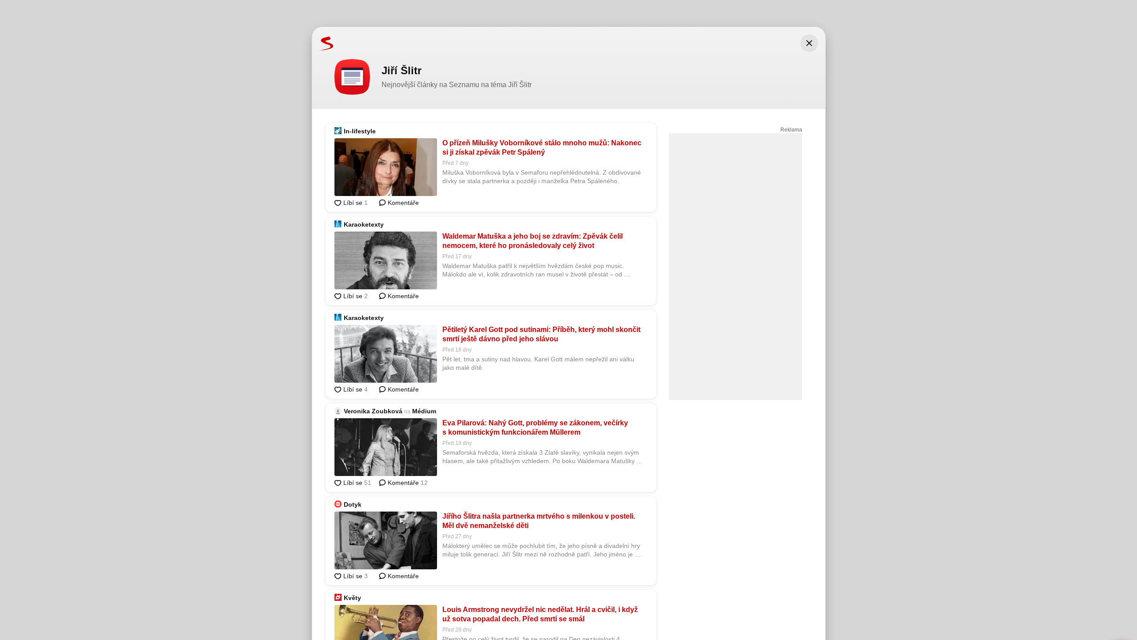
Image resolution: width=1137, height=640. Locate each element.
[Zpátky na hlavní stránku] (323, 43)
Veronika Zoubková (373, 411)
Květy (352, 597)
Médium (424, 411)
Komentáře (402, 202)
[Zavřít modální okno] (809, 43)
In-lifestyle (360, 131)
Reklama (791, 130)
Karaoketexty (364, 224)
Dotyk (353, 504)
